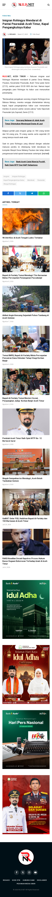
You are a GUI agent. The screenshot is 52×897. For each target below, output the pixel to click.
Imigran (6, 176)
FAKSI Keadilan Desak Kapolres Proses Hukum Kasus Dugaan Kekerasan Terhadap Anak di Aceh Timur (24, 561)
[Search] (48, 4)
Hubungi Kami (29, 880)
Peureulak (41, 180)
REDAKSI (13, 34)
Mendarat (30, 180)
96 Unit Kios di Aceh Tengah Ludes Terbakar (22, 238)
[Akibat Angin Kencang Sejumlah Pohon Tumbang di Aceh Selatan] (26, 299)
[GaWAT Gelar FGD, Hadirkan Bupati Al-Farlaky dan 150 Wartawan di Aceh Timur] (26, 502)
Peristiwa (6, 16)
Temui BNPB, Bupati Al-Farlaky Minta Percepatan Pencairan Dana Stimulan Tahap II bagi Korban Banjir (24, 358)
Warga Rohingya (10, 184)
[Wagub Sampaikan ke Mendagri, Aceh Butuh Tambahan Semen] (26, 462)
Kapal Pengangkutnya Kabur (14, 180)
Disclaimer (42, 880)
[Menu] (4, 4)
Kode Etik (16, 880)
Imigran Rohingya (18, 176)
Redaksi (6, 880)
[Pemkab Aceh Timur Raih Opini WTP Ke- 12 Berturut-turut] (26, 422)
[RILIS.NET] (26, 5)
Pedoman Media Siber (26, 884)
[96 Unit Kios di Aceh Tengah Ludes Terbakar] (26, 221)
